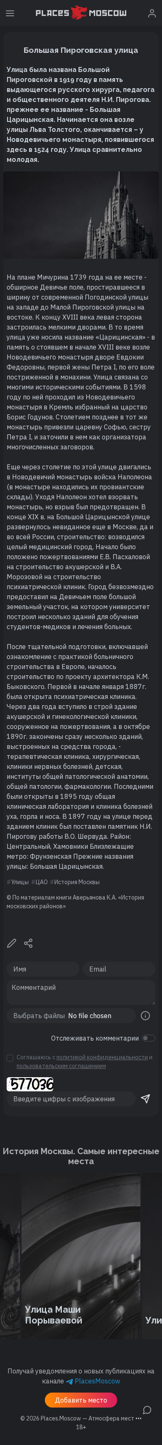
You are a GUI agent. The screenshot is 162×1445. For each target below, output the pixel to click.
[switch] (148, 1038)
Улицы (20, 882)
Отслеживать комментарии (95, 1038)
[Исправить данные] (12, 942)
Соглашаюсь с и (84, 1061)
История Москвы (77, 882)
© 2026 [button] (81, 1418)
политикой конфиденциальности (102, 1057)
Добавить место (81, 1400)
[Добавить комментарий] (147, 1409)
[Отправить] (145, 1098)
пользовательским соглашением (61, 1066)
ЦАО (42, 882)
